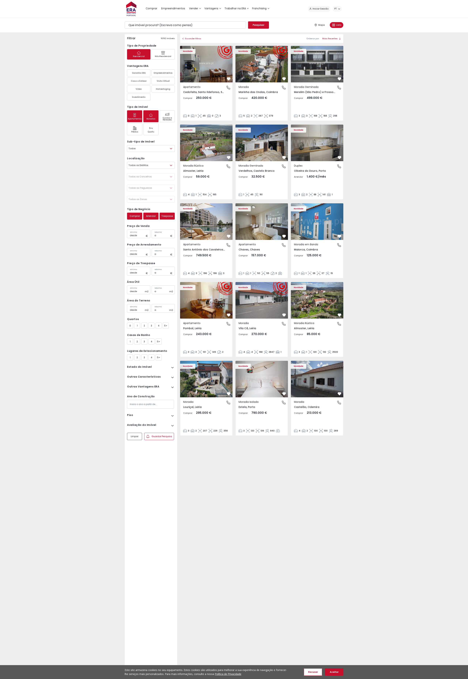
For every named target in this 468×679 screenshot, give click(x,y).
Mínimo (133, 232)
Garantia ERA (139, 72)
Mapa (321, 24)
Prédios (134, 131)
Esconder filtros (193, 38)
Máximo (158, 232)
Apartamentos (135, 118)
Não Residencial (163, 56)
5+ (165, 325)
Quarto (151, 131)
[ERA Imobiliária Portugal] (131, 8)
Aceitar (334, 672)
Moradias (150, 118)
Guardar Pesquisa (162, 436)
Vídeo (139, 89)
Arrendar (151, 216)
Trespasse (167, 216)
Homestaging (163, 89)
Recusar (313, 672)
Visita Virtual (163, 80)
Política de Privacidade (228, 674)
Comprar (135, 216)
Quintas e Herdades (167, 119)
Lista (338, 24)
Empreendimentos (163, 72)
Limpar (134, 436)
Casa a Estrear (139, 80)
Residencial (139, 56)
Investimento (138, 97)
